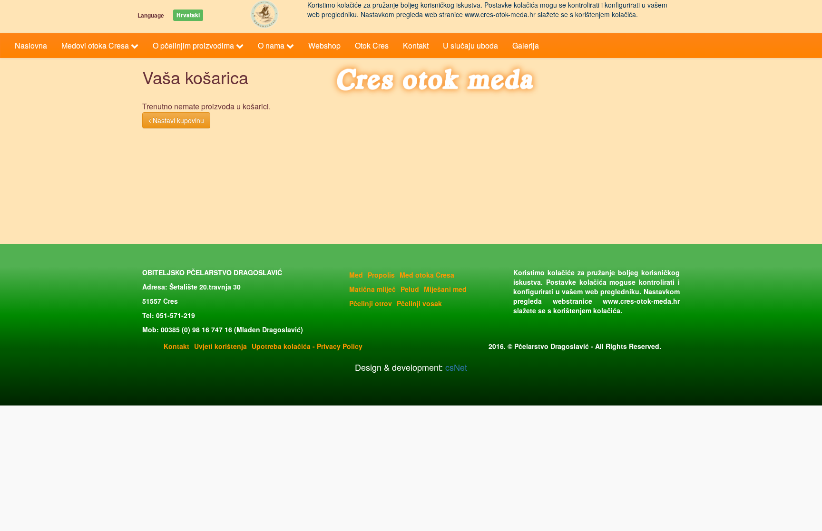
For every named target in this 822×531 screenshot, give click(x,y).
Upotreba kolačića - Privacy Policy (307, 346)
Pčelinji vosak (419, 303)
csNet (455, 367)
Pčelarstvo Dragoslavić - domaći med (264, 14)
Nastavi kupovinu (177, 120)
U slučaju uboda (470, 45)
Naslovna (31, 45)
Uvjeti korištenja (220, 346)
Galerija (525, 45)
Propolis (381, 275)
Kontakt (416, 45)
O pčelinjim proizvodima (194, 45)
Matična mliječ (372, 289)
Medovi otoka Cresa (96, 45)
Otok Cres (372, 45)
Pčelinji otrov (370, 303)
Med (356, 275)
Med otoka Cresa (427, 275)
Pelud (410, 289)
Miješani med (445, 289)
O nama (272, 45)
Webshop (324, 45)
